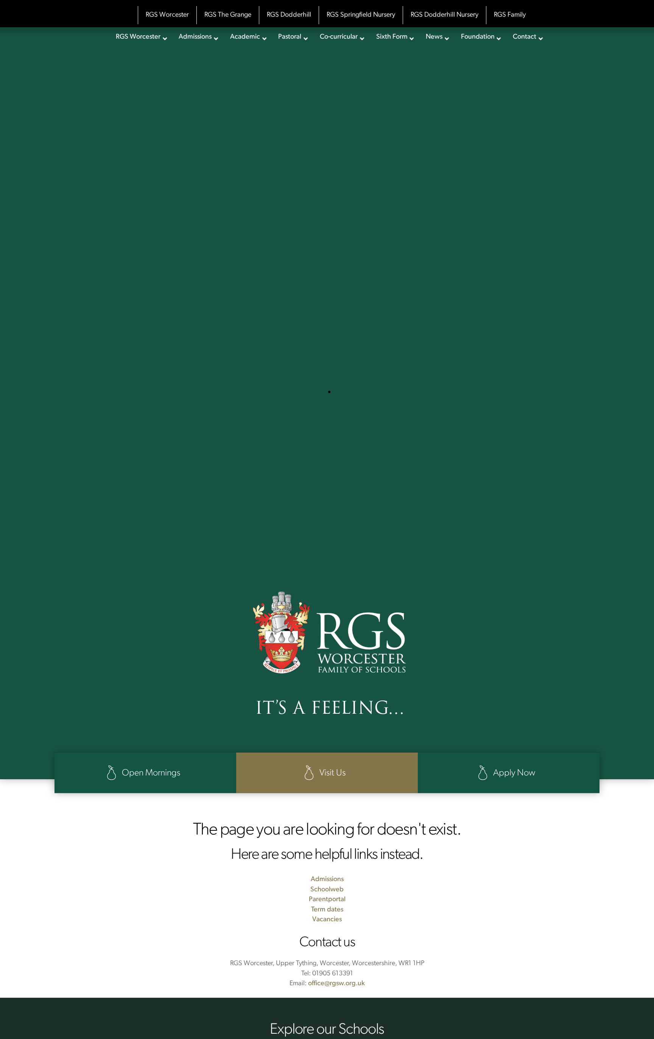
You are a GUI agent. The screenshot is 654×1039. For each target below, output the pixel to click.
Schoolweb (327, 889)
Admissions (327, 879)
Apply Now (513, 773)
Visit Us (332, 773)
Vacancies (327, 919)
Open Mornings (150, 773)
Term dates (327, 909)
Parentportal (327, 899)
